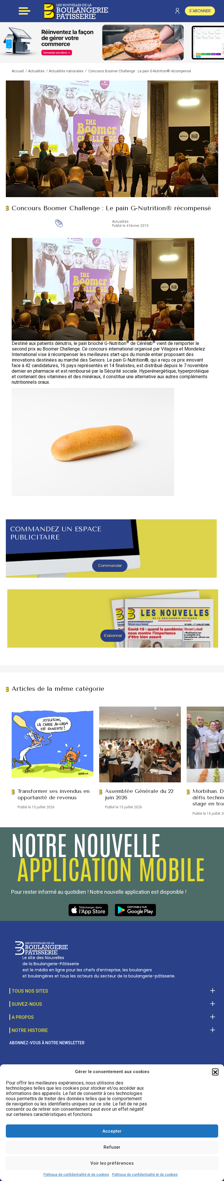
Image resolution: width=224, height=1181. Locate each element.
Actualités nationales (66, 71)
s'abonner (200, 11)
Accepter (112, 1131)
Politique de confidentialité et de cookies (76, 1175)
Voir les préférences (112, 1163)
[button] (215, 1072)
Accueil (18, 71)
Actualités (36, 71)
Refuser (112, 1147)
